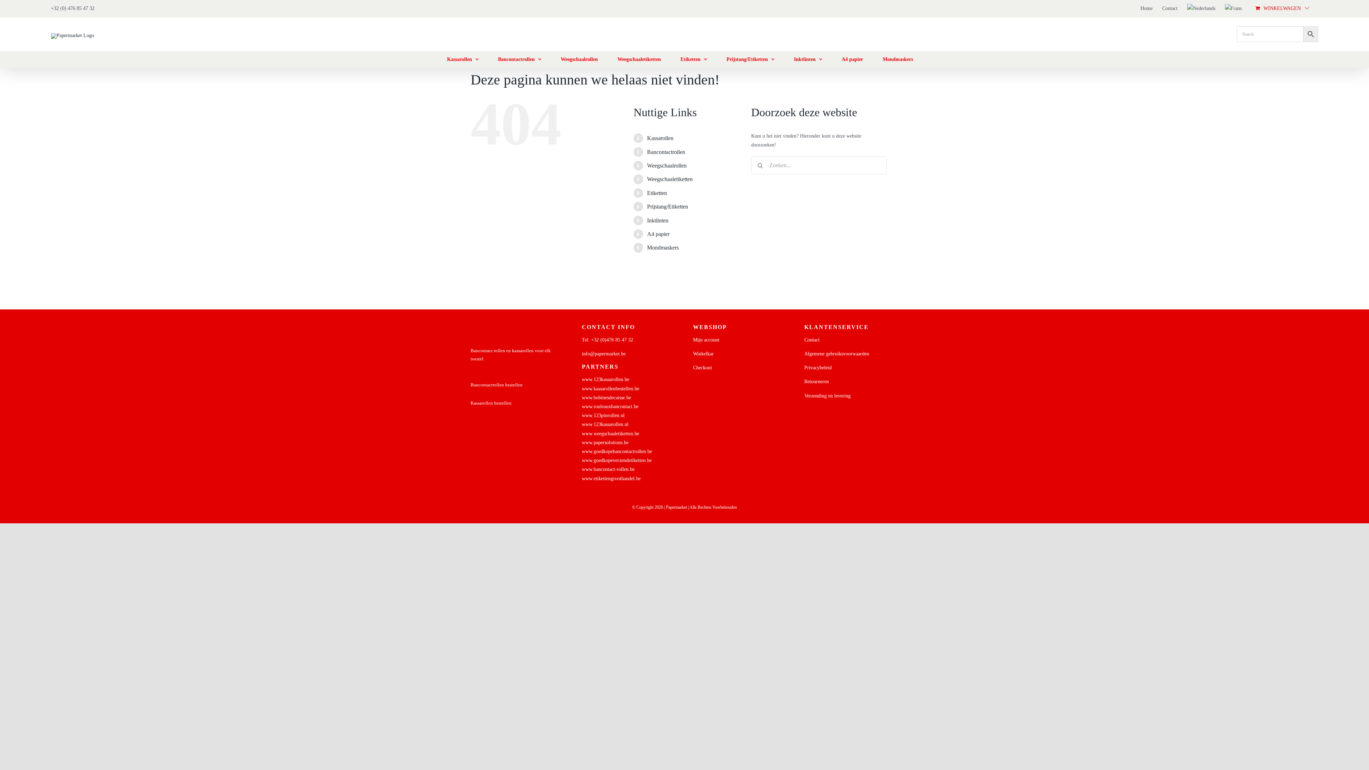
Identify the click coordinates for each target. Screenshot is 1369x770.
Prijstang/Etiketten (667, 207)
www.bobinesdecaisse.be (606, 397)
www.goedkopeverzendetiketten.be (617, 460)
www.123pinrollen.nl (603, 415)
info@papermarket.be (604, 353)
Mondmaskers (663, 248)
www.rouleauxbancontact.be (610, 406)
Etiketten (657, 193)
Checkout (702, 367)
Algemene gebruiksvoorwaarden (836, 353)
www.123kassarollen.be (605, 379)
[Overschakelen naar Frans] (1233, 8)
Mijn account (706, 340)
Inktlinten (657, 220)
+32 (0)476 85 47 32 (612, 340)
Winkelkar (703, 353)
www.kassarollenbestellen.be (610, 388)
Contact (812, 340)
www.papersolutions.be (605, 442)
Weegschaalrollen (667, 166)
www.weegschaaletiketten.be (610, 433)
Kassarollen (660, 138)
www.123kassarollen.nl (605, 424)
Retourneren (816, 381)
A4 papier (658, 234)
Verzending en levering (827, 396)
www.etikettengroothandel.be (611, 478)
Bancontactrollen (666, 152)
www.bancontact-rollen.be (608, 469)
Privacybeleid (818, 367)
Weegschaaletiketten (670, 179)
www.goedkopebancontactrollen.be (617, 451)
